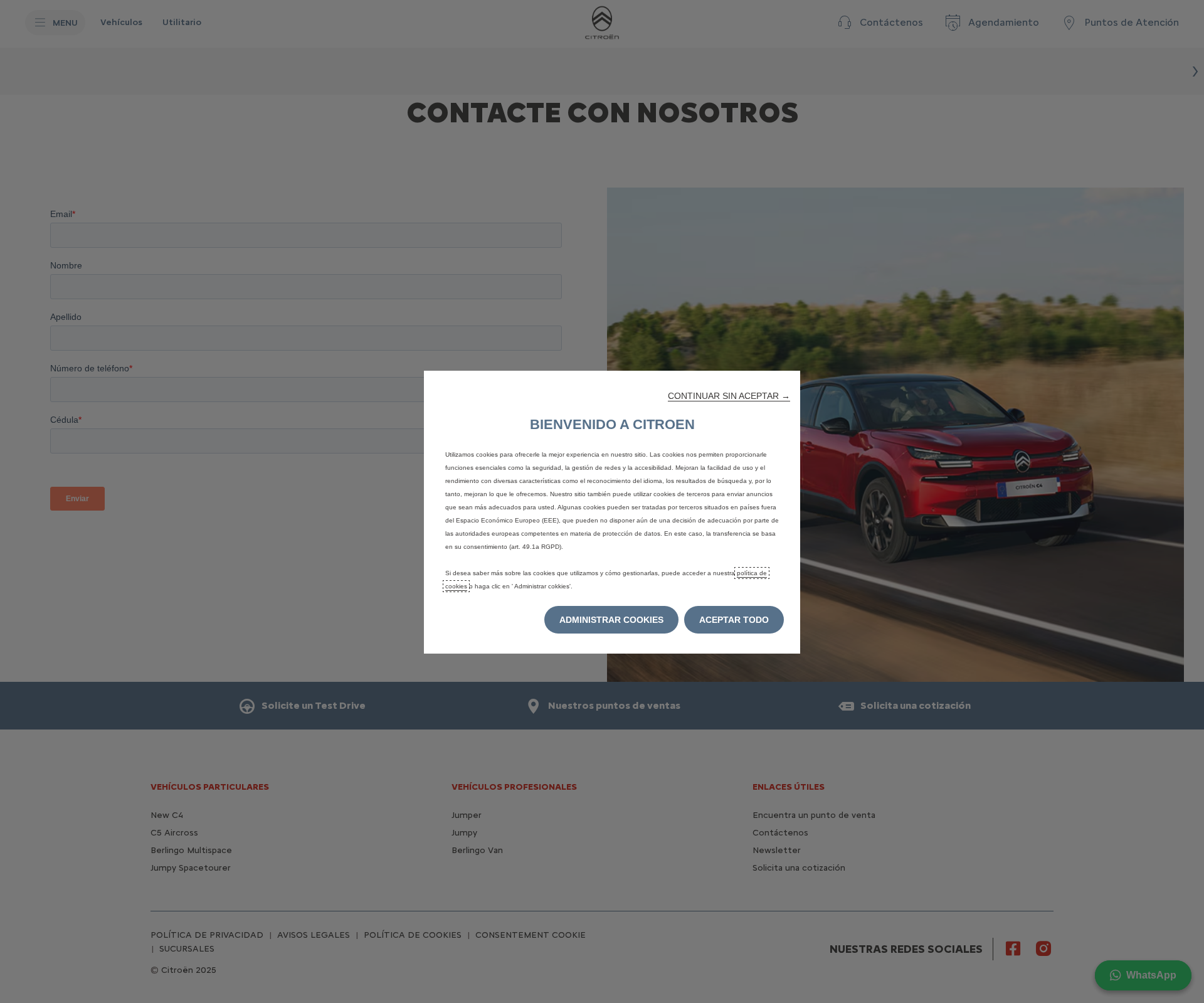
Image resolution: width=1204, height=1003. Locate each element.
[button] (729, 396)
